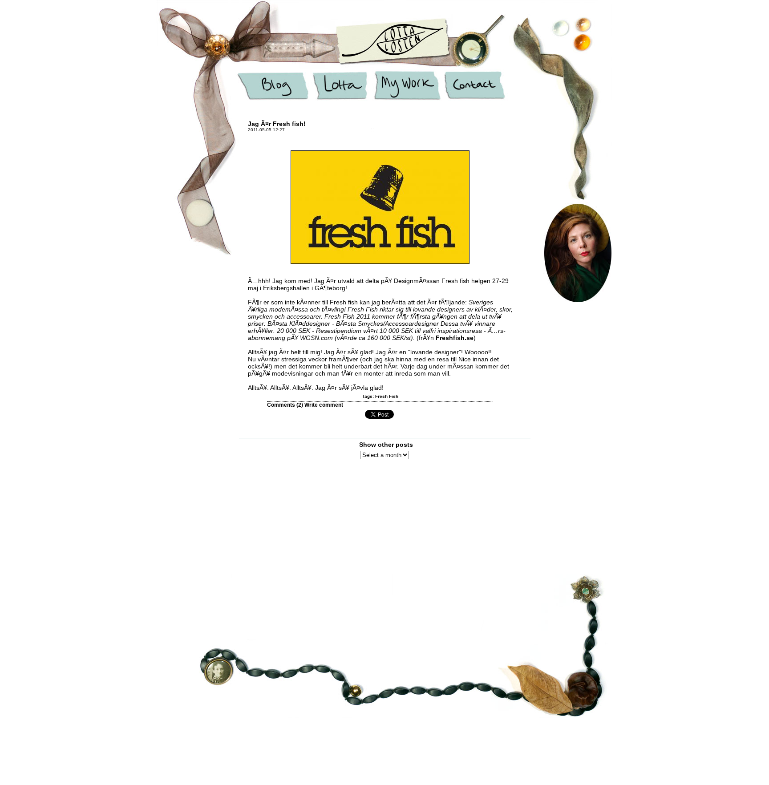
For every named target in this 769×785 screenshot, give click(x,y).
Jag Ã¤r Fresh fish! (277, 123)
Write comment (323, 405)
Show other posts (386, 444)
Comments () (285, 405)
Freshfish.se (455, 337)
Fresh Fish (386, 396)
